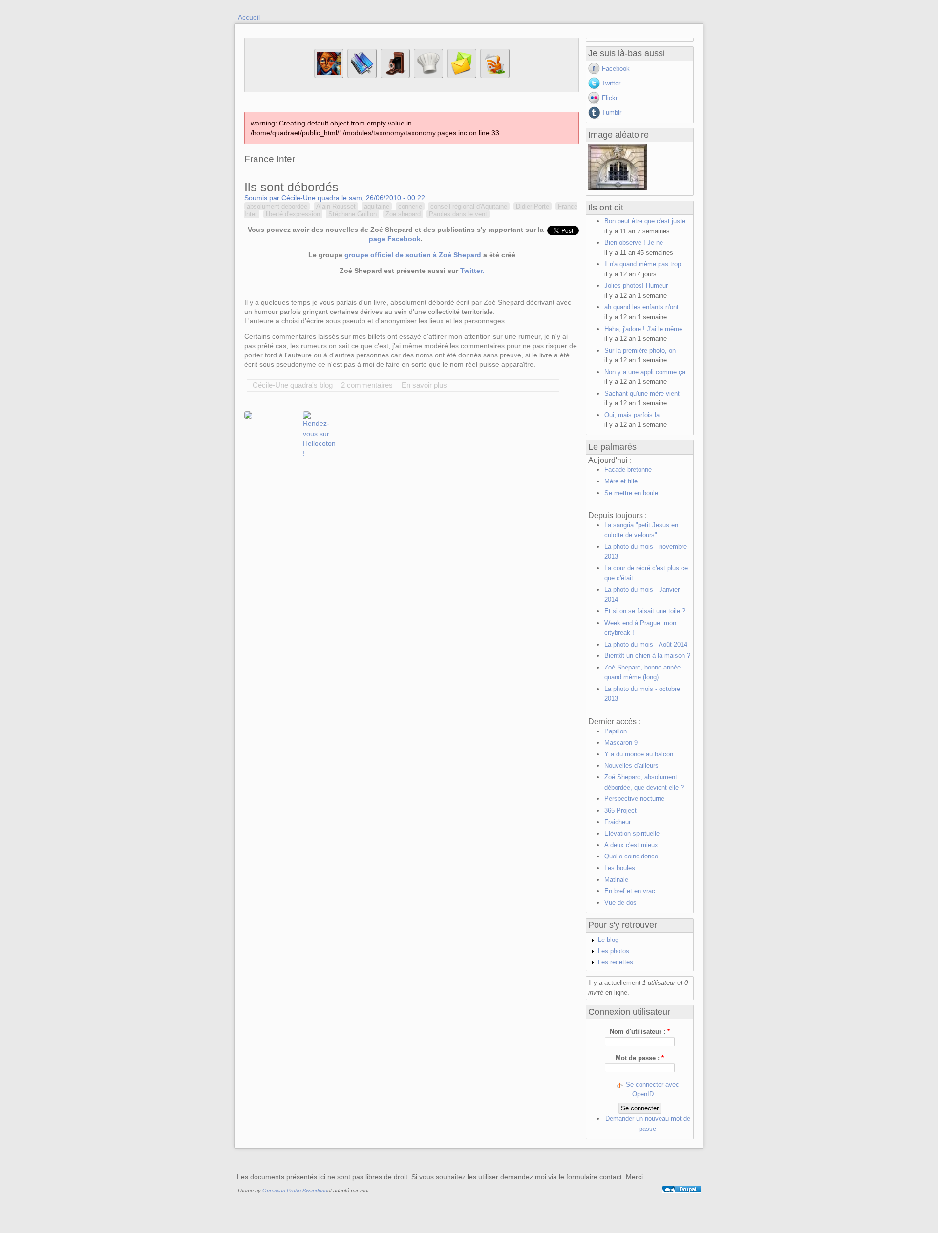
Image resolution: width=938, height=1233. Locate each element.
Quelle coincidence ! (633, 856)
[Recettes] (428, 76)
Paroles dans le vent (458, 214)
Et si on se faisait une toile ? (644, 611)
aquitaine (376, 206)
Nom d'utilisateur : (640, 1031)
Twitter (611, 83)
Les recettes (615, 962)
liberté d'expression (293, 214)
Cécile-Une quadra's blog (293, 385)
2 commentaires (367, 385)
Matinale (616, 879)
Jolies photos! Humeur (636, 285)
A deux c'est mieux (631, 845)
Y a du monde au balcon (638, 754)
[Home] (328, 76)
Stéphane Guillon (352, 214)
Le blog (608, 939)
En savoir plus (424, 385)
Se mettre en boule (631, 493)
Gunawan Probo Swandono (294, 1190)
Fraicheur (617, 822)
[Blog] (362, 76)
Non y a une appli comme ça (644, 372)
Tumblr (611, 112)
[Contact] (461, 76)
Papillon (615, 731)
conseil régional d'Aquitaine (468, 206)
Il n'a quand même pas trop (642, 264)
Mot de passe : (640, 1058)
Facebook (616, 68)
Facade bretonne (628, 469)
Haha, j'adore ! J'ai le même (643, 329)
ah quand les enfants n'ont (641, 307)
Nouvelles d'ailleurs (631, 765)
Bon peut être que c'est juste (644, 221)
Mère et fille (621, 481)
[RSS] (495, 76)
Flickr (610, 98)
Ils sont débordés (291, 187)
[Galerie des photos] (395, 76)
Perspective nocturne (634, 798)
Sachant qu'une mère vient (642, 393)
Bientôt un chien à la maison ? (647, 655)
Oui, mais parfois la (632, 414)
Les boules (619, 868)
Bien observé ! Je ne (633, 242)
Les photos (613, 951)
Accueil (249, 17)
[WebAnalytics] (681, 1200)
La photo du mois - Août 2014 (645, 644)
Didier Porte (532, 206)
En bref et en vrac (629, 891)
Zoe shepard (403, 214)
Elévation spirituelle (632, 833)
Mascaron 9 (621, 742)
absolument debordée (277, 206)
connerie (410, 206)
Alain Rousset (336, 206)
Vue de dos (620, 902)
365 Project (620, 810)
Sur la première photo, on (640, 350)
